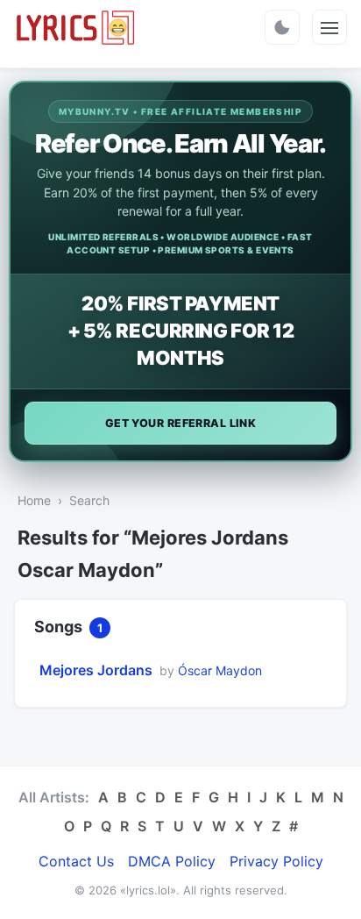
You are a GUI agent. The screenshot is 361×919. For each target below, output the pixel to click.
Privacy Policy (276, 861)
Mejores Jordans (95, 670)
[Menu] (329, 27)
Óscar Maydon (220, 670)
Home (34, 500)
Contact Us (76, 861)
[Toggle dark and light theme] (282, 27)
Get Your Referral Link (181, 423)
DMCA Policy (172, 861)
